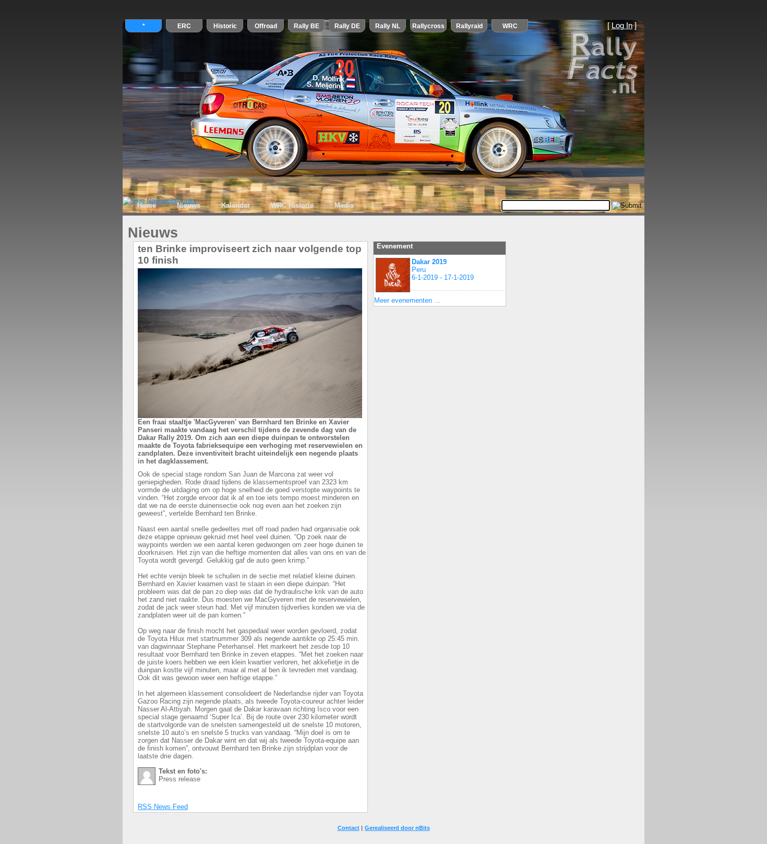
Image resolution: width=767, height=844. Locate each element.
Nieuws (188, 205)
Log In (622, 25)
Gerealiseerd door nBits (397, 828)
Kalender (235, 205)
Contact (348, 828)
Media (344, 205)
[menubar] (245, 205)
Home (146, 205)
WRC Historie (292, 205)
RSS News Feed (163, 807)
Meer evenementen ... (407, 300)
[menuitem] (146, 205)
